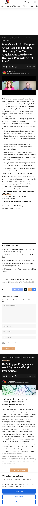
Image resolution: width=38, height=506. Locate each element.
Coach (27, 279)
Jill (9, 282)
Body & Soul (6, 40)
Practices (26, 282)
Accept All (19, 491)
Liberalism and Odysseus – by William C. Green (19, 260)
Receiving (32, 282)
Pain (21, 282)
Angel (12, 279)
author (22, 279)
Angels (17, 279)
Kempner (13, 282)
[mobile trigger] (3, 2)
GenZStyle (12, 71)
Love (17, 282)
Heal (31, 279)
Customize (19, 496)
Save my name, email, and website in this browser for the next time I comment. (20, 342)
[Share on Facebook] (6, 66)
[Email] (12, 66)
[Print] (15, 66)
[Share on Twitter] (9, 66)
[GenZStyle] (7, 2)
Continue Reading (19, 470)
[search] (24, 2)
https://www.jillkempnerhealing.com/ (16, 201)
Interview (5, 282)
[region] (19, 489)
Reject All (19, 502)
